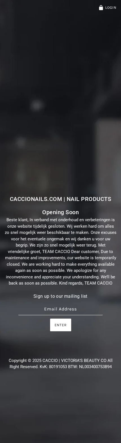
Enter (61, 325)
